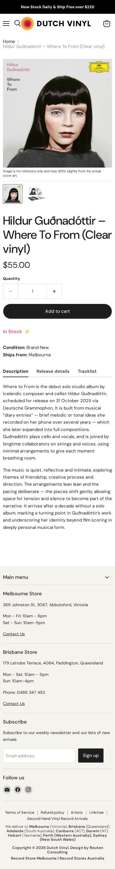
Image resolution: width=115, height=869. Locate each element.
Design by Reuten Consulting (75, 850)
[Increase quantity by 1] (54, 291)
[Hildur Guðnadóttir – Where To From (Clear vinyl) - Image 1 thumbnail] (12, 194)
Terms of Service (19, 812)
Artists (77, 812)
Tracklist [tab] (87, 371)
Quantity (11, 278)
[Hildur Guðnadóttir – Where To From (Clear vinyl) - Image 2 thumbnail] (37, 194)
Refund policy (52, 812)
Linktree (96, 812)
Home (9, 41)
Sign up (91, 755)
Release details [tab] (53, 371)
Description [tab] (15, 371)
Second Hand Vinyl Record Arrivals (57, 818)
